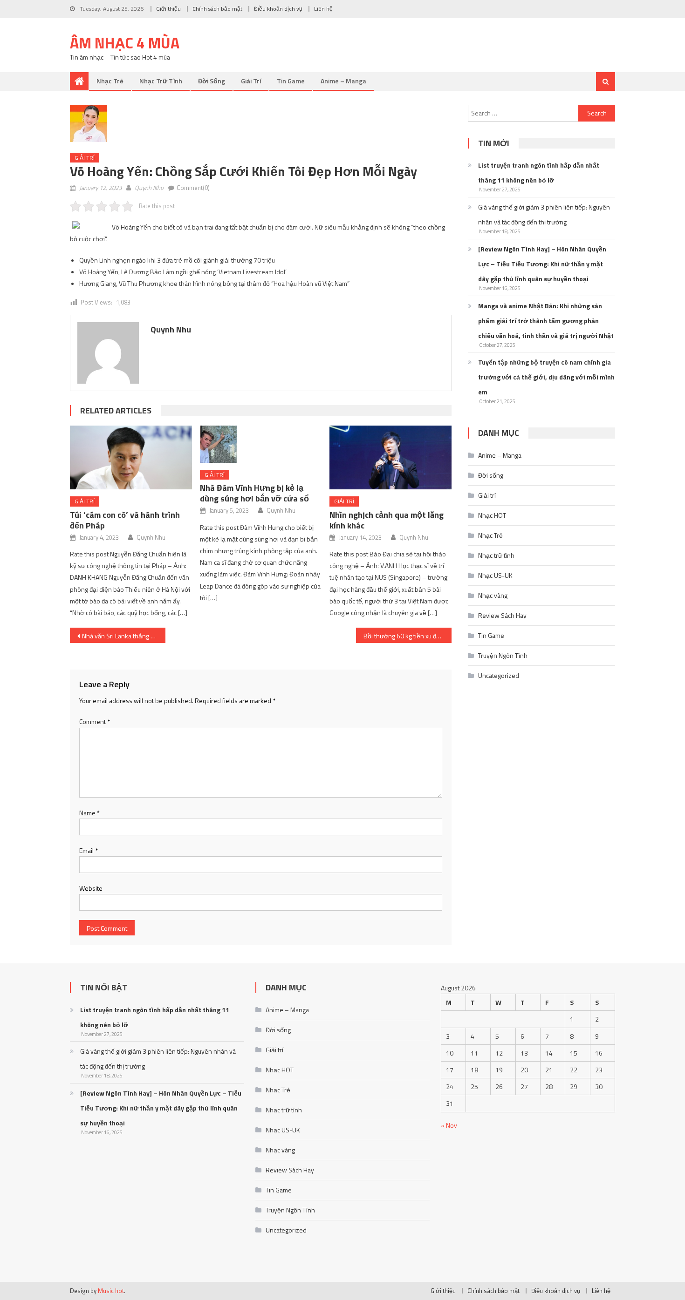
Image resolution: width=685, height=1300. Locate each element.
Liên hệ (323, 8)
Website (91, 888)
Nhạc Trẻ (109, 81)
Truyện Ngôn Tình (502, 655)
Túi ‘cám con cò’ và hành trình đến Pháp (125, 520)
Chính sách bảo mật (217, 8)
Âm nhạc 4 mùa (124, 43)
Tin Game (291, 81)
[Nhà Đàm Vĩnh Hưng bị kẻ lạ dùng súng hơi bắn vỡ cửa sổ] (261, 444)
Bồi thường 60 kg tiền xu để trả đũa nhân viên (407, 636)
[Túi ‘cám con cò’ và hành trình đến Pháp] (131, 457)
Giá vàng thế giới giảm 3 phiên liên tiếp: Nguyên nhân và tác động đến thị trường (544, 214)
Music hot (111, 1290)
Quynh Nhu (149, 187)
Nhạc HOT (492, 515)
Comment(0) (193, 187)
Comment (94, 721)
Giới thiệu (168, 8)
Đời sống (211, 81)
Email (88, 850)
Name (89, 813)
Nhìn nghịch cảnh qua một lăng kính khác (386, 520)
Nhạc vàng (492, 595)
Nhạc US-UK (495, 575)
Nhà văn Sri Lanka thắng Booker (123, 636)
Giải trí (251, 81)
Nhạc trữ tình (160, 81)
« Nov (449, 1125)
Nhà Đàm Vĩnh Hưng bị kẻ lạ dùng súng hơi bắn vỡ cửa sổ (254, 493)
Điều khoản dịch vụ (278, 8)
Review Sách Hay (502, 615)
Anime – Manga (343, 81)
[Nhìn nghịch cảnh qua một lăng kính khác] (390, 457)
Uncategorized (498, 675)
